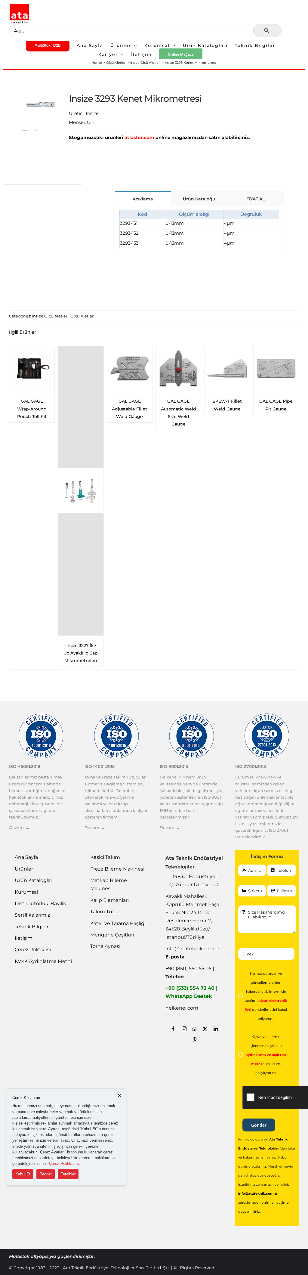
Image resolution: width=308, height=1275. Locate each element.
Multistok (20, 1256)
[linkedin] (216, 1028)
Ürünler (24, 869)
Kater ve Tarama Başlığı (118, 923)
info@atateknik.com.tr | (193, 953)
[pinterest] (194, 1039)
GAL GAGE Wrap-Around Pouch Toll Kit (227, 408)
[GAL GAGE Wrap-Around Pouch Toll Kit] (227, 368)
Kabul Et (22, 1174)
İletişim (23, 938)
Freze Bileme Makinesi (117, 869)
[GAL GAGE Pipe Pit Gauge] (178, 368)
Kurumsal (26, 892)
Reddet (45, 1174)
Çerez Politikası (33, 949)
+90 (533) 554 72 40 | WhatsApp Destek (191, 992)
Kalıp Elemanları (109, 900)
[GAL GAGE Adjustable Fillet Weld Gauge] (31, 368)
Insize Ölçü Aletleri (50, 316)
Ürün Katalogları (34, 880)
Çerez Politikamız (64, 1163)
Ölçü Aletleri (82, 316)
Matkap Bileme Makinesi (108, 884)
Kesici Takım (105, 857)
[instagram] (184, 1028)
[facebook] (173, 1028)
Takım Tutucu (107, 911)
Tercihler (68, 1174)
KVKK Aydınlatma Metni (43, 961)
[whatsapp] (194, 1028)
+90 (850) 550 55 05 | (189, 972)
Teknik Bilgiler (31, 927)
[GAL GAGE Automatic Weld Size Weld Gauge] (80, 368)
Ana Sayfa (26, 857)
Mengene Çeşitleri (112, 935)
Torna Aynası (105, 946)
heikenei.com (181, 1008)
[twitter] (205, 1028)
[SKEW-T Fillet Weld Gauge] (129, 368)
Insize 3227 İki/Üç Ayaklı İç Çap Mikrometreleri (276, 653)
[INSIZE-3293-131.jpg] (40, 104)
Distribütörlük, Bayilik (40, 903)
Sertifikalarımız (32, 915)
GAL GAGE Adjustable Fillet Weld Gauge (32, 408)
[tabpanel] (199, 229)
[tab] (143, 198)
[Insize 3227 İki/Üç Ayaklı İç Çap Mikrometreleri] (276, 491)
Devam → (19, 827)
